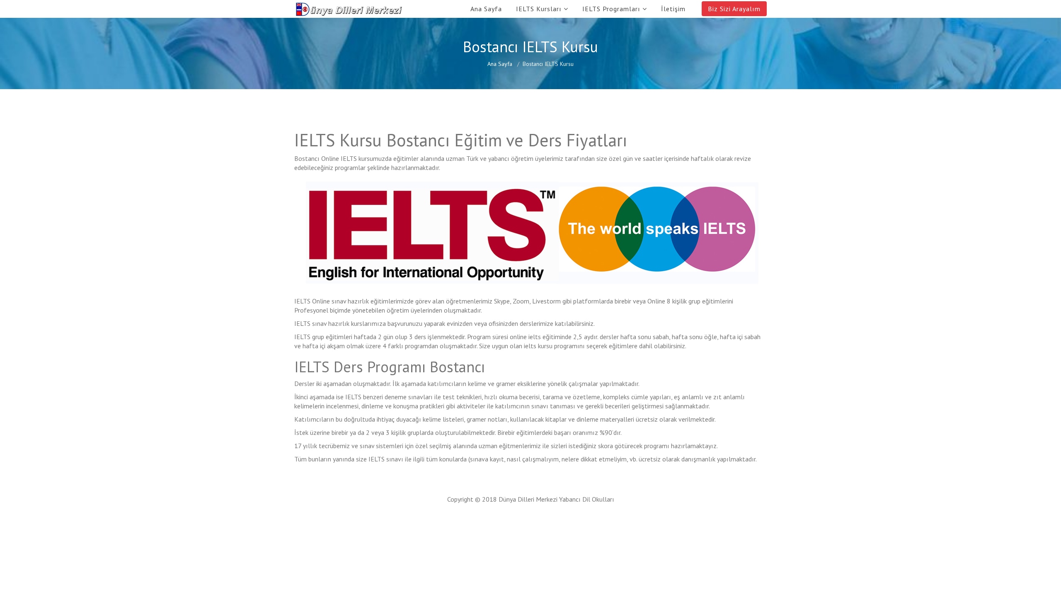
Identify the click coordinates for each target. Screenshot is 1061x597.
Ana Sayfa (486, 9)
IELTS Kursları (539, 9)
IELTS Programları (611, 9)
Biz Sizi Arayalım (734, 9)
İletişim (673, 9)
